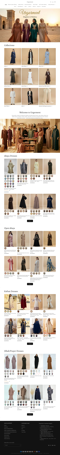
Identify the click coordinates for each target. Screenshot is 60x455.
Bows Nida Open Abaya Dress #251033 (23, 252)
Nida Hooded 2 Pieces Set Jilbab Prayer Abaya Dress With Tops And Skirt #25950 (23, 407)
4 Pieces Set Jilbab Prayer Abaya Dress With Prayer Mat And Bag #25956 (49, 407)
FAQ (22, 428)
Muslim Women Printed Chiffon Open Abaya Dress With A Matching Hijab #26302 (10, 251)
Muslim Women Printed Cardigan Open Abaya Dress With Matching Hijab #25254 (23, 276)
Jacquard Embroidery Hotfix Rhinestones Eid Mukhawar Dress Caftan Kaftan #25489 (9, 338)
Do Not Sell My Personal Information (10, 431)
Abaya (5, 66)
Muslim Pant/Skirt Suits (44, 86)
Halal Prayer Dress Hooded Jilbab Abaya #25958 (48, 376)
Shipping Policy (7, 436)
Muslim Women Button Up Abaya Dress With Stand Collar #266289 (23, 216)
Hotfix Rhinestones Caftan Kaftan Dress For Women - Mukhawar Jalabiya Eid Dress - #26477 (49, 314)
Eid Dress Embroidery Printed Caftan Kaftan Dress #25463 (10, 314)
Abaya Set (41, 66)
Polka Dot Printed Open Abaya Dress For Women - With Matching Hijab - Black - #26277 (49, 251)
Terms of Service (7, 438)
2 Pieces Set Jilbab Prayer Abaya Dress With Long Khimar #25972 (10, 407)
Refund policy (25, 452)
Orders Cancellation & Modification (10, 430)
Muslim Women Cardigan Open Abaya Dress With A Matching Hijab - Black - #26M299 (36, 251)
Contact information (46, 452)
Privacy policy (30, 452)
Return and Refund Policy (8, 428)
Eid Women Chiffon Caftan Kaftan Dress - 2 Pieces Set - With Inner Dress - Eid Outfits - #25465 (23, 338)
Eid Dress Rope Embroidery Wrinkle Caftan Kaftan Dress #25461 (23, 314)
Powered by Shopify (19, 452)
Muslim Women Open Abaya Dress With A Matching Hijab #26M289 (48, 276)
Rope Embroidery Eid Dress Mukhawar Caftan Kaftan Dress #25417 (49, 338)
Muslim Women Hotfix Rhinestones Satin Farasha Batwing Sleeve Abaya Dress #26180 (49, 214)
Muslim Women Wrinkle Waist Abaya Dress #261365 (36, 216)
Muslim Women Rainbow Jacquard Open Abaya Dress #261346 (9, 276)
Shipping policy (40, 452)
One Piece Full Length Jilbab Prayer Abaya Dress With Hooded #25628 (35, 410)
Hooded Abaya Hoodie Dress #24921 (35, 375)
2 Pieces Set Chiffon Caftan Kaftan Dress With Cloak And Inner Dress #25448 (35, 338)
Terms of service (35, 452)
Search (5, 425)
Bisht (23, 106)
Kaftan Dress (7, 86)
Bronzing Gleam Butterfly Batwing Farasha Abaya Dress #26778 (22, 184)
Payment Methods (7, 433)
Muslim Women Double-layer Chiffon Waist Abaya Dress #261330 (10, 216)
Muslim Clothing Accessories (45, 106)
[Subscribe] (20, 445)
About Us (23, 425)
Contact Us (23, 426)
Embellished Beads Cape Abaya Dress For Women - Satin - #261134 (36, 181)
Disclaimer (6, 426)
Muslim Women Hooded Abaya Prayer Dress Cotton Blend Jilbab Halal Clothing (10, 379)
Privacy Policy (6, 435)
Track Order (24, 431)
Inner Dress (24, 86)
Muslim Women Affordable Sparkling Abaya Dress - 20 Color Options (10, 189)
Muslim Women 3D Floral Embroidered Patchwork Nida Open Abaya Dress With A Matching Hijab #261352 (36, 279)
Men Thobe (6, 106)
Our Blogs (23, 430)
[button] (12, 5)
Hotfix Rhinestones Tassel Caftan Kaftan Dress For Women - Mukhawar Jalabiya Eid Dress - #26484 (36, 314)
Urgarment (14, 452)
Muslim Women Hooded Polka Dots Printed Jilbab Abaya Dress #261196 (48, 181)
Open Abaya (24, 66)
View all (30, 220)
